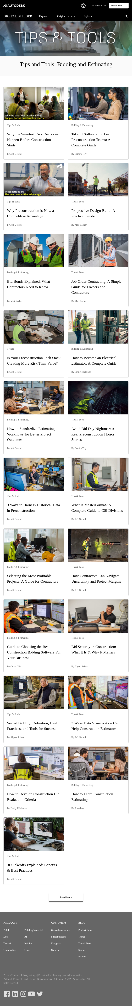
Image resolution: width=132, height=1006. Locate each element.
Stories (81, 950)
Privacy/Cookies (11, 975)
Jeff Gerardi (16, 154)
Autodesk (79, 808)
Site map (58, 979)
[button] (45, 16)
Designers (56, 943)
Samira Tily (80, 154)
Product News (85, 930)
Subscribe (116, 5)
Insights (28, 943)
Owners (55, 950)
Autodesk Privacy (12, 979)
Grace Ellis (15, 666)
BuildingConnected (33, 930)
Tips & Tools (84, 943)
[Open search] (126, 16)
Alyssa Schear (81, 666)
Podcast (82, 956)
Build (6, 930)
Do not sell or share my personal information (60, 975)
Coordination (9, 950)
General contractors (60, 930)
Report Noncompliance (41, 979)
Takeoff (7, 943)
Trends (81, 936)
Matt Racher (81, 225)
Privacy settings (28, 975)
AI (25, 936)
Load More (66, 897)
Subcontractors (58, 936)
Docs (5, 936)
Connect (28, 950)
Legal (25, 979)
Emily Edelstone (83, 372)
